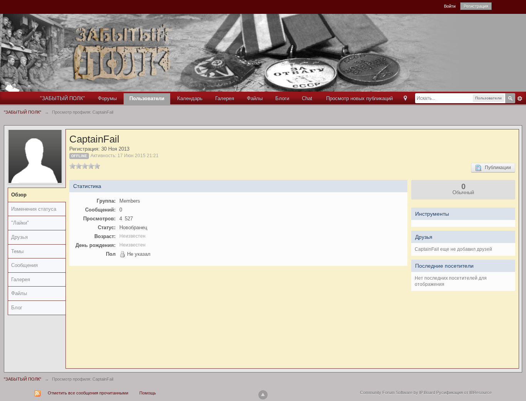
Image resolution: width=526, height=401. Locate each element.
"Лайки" (20, 223)
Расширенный (520, 98)
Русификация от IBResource (463, 392)
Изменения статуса (33, 209)
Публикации (496, 167)
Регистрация (476, 6)
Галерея (224, 98)
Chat (307, 98)
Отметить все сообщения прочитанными (88, 393)
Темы (17, 251)
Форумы (107, 98)
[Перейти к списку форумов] (243, 52)
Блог (16, 307)
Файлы (255, 98)
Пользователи (146, 98)
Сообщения (24, 265)
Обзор (19, 195)
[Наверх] (263, 394)
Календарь (190, 98)
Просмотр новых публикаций (359, 98)
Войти (450, 6)
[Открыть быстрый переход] (405, 98)
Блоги (282, 98)
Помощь (147, 393)
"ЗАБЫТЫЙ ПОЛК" (62, 98)
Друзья (19, 237)
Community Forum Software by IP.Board (397, 392)
